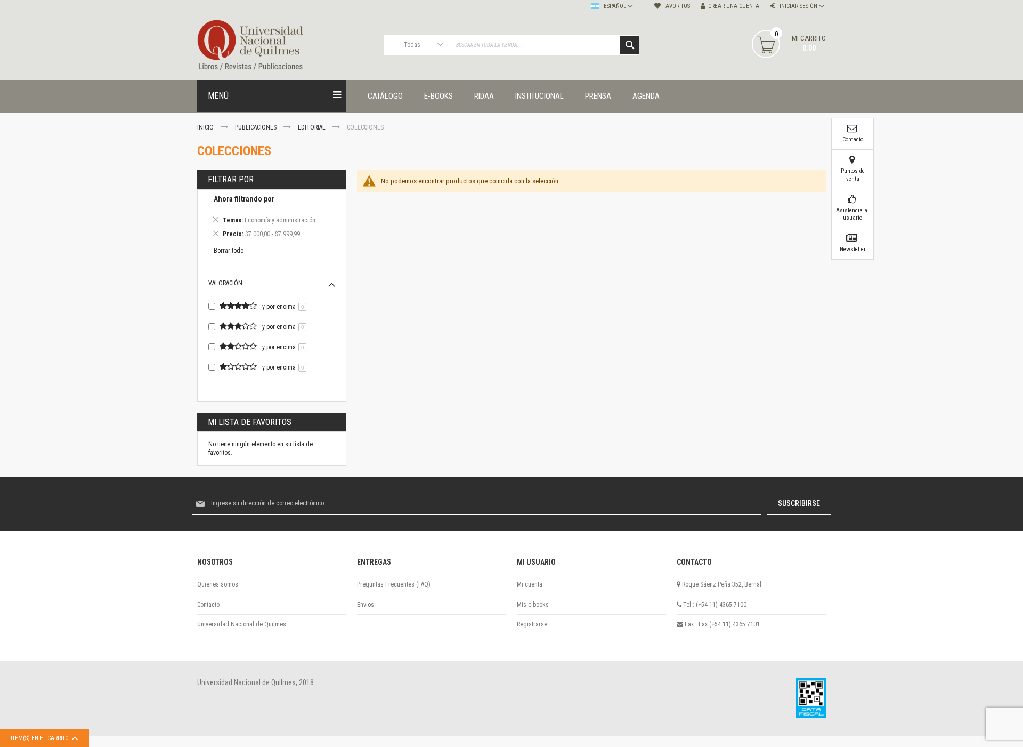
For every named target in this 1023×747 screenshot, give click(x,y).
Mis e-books (533, 604)
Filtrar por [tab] (231, 179)
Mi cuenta (529, 584)
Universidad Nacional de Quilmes (241, 624)
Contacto (208, 604)
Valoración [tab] (225, 283)
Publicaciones (256, 127)
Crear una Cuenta (733, 6)
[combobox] (511, 45)
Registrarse (532, 624)
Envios (365, 604)
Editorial (312, 127)
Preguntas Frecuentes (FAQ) (394, 584)
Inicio (206, 127)
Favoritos (676, 6)
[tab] (271, 218)
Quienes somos (217, 584)
